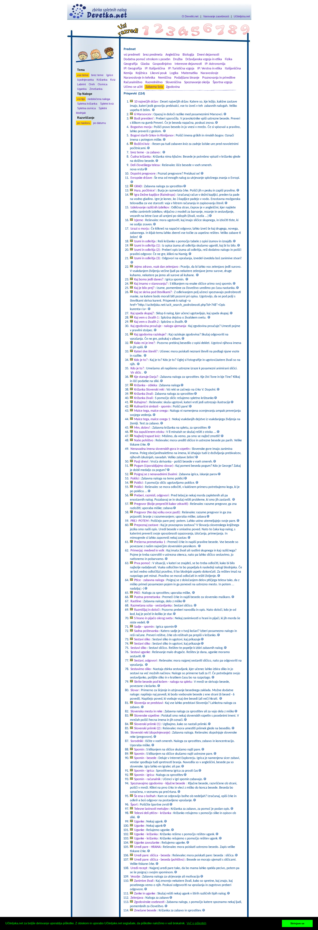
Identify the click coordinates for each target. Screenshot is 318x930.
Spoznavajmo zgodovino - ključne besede (158, 783)
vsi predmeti (132, 55)
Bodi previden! (144, 118)
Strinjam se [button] (297, 923)
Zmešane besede (145, 910)
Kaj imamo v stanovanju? (150, 284)
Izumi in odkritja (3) (147, 258)
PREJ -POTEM (139, 521)
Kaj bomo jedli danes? (148, 279)
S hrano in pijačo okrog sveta (153, 618)
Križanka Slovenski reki (149, 389)
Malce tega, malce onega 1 (152, 419)
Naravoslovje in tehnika (139, 78)
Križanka (102, 79)
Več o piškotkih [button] (196, 923)
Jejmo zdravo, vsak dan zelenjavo (156, 267)
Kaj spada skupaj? (142, 313)
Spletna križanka (87, 103)
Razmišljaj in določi (147, 610)
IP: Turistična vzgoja (181, 68)
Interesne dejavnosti (188, 64)
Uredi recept (138, 868)
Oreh (92, 84)
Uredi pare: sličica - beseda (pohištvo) (159, 860)
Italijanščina (233, 68)
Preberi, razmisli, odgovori (151, 495)
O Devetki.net (190, 16)
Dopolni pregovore (143, 173)
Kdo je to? (141, 360)
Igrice (109, 75)
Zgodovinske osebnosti (149, 902)
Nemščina (164, 78)
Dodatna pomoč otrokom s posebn (147, 59)
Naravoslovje (209, 73)
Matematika (189, 73)
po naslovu (83, 122)
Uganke (139, 821)
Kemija (128, 73)
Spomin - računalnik (147, 779)
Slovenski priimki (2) (147, 728)
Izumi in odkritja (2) (147, 250)
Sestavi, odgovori (145, 660)
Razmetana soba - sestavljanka (151, 605)
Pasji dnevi (141, 461)
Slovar (134, 690)
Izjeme (138, 220)
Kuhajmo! (140, 402)
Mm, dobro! (142, 428)
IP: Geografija (133, 68)
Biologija (188, 55)
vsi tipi (81, 99)
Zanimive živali (143, 881)
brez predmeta (152, 55)
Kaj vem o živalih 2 (146, 322)
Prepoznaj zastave (146, 525)
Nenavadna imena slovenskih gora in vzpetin (160, 449)
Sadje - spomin (144, 627)
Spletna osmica (86, 108)
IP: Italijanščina (155, 68)
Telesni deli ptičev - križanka (152, 813)
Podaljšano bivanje (186, 78)
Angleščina (172, 55)
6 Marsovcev (142, 114)
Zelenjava (136, 898)
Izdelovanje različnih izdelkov (149, 207)
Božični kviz (142, 144)
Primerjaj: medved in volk (147, 550)
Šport (134, 804)
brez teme (97, 75)
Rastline (135, 601)
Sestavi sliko (142, 639)
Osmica (102, 84)
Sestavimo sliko (140, 669)
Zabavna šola (154, 87)
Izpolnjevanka (85, 79)
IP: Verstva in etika (209, 68)
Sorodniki (136, 741)
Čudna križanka (140, 157)
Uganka (81, 88)
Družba (178, 59)
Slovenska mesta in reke (146, 711)
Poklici (134, 478)
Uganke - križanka (146, 834)
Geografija (131, 64)
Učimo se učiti (133, 87)
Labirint (81, 84)
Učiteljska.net (242, 16)
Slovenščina (173, 82)
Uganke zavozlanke (146, 843)
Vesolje (135, 876)
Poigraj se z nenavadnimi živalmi (155, 474)
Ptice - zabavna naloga (149, 580)
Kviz (113, 79)
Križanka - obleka (145, 385)
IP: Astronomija (215, 64)
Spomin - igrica (144, 771)
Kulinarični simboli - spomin (152, 406)
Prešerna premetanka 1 (149, 542)
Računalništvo (133, 82)
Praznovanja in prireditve (218, 78)
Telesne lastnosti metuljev (151, 809)
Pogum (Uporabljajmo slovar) (153, 466)
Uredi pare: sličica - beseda (152, 855)
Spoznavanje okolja (197, 82)
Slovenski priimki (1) (147, 724)
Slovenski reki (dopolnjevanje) (150, 732)
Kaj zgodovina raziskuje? (150, 334)
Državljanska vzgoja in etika (204, 59)
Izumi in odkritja (145, 241)
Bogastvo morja (141, 127)
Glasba (145, 64)
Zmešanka (95, 88)
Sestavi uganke (140, 652)
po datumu (99, 122)
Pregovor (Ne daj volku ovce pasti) (157, 512)
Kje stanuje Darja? (146, 377)
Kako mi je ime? (144, 343)
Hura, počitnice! (145, 190)
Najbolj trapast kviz (147, 436)
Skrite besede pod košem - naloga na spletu (163, 682)
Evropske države (141, 178)
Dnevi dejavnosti (208, 55)
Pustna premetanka (147, 597)
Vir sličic (135, 373)
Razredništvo (154, 82)
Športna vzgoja (222, 82)
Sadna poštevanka (146, 631)
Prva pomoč (142, 563)
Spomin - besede (145, 758)
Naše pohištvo (143, 440)
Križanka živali (143, 394)
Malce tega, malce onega (151, 411)
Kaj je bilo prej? (144, 288)
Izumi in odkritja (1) (147, 245)
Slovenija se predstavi (148, 703)
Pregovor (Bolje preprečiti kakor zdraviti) (161, 504)
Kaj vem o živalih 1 (146, 317)
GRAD (138, 186)
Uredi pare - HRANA (147, 847)
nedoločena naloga (99, 99)
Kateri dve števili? (146, 351)
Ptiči (137, 593)
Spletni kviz (107, 103)
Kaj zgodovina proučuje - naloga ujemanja (158, 326)
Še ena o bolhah (145, 796)
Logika (174, 73)
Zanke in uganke (144, 893)
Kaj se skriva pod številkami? (153, 292)
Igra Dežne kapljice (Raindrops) (154, 195)
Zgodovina (173, 87)
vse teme (82, 75)
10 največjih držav (146, 101)
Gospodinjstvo (162, 64)
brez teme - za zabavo (145, 152)
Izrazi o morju (139, 229)
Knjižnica (141, 73)
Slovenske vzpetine (146, 716)
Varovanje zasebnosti (216, 16)
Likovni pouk (158, 73)
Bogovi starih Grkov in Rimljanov (152, 135)
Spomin (139, 749)
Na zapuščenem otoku (149, 432)
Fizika (228, 59)
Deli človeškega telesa (145, 165)
